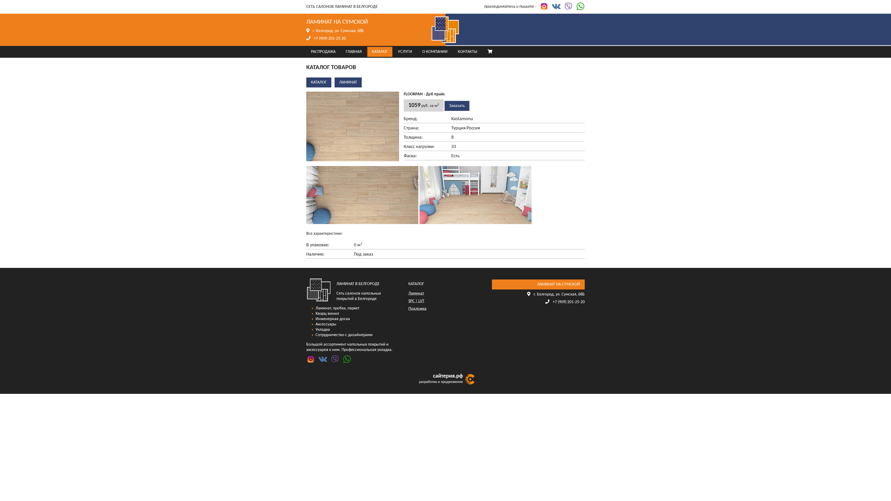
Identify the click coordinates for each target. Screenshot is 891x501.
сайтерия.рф (448, 376)
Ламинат (348, 82)
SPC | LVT (416, 301)
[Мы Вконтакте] (555, 6)
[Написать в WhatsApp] (579, 6)
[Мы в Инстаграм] (543, 6)
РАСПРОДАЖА (323, 52)
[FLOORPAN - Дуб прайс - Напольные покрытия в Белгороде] (363, 224)
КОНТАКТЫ (467, 52)
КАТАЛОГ (380, 52)
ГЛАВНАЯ (354, 52)
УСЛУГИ (405, 52)
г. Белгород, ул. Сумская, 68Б (338, 31)
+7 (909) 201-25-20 (330, 38)
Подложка (417, 309)
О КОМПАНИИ (435, 52)
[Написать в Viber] (567, 6)
